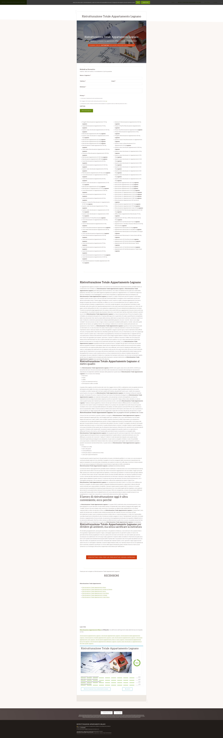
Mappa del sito (87, 732)
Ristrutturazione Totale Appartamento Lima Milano (95, 593)
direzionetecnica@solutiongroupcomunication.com (89, 729)
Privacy (82, 95)
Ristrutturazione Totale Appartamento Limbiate (94, 595)
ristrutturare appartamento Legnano (110, 635)
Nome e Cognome (85, 75)
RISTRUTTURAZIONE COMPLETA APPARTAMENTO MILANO (130, 717)
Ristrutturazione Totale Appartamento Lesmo (94, 591)
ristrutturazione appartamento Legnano (90, 635)
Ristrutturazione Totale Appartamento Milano (94, 587)
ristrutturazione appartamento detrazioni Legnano (103, 641)
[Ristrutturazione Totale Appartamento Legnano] (106, 663)
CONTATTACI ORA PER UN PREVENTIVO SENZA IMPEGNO (111, 557)
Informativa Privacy (80, 732)
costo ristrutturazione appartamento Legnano (124, 637)
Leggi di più (145, 2)
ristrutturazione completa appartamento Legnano (98, 637)
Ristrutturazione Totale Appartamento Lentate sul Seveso (97, 589)
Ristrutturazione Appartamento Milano (90, 630)
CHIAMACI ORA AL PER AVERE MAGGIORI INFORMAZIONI (111, 45)
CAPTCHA (82, 106)
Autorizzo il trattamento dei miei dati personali (91, 98)
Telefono (83, 81)
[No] (221, 2)
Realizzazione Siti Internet (81, 732)
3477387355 (82, 727)
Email (114, 81)
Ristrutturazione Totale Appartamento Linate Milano (96, 597)
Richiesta (83, 87)
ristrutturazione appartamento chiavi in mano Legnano (110, 639)
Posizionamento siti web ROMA (93, 732)
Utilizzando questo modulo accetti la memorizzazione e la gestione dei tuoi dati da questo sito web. (104, 103)
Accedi (91, 732)
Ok (138, 2)
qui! (106, 101)
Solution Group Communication (105, 732)
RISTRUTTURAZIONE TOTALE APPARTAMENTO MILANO (109, 717)
